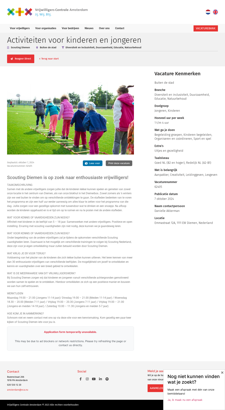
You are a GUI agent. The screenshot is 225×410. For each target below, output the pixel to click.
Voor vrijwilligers (20, 28)
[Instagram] (87, 379)
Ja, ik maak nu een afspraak (185, 399)
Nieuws (89, 28)
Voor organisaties (45, 28)
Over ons (104, 28)
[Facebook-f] (80, 379)
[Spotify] (107, 379)
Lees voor (94, 163)
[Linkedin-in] (100, 379)
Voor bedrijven (70, 28)
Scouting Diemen (20, 47)
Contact (119, 28)
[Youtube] (94, 379)
